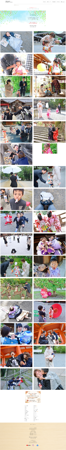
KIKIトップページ (36, 416)
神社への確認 (35, 410)
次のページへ (34, 424)
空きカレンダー (27, 418)
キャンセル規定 (36, 409)
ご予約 (59, 1)
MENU (45, 1)
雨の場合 (26, 410)
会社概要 (35, 417)
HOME (15, 5)
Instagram (63, 1)
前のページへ (31, 424)
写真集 (35, 405)
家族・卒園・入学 (36, 419)
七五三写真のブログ (33, 440)
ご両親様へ (35, 411)
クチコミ (35, 412)
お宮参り (35, 418)
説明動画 (26, 412)
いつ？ (26, 416)
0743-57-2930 (33, 430)
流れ (25, 409)
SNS (34, 420)
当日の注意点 (26, 411)
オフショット (26, 417)
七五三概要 (26, 405)
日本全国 (34, 431)
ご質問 (54, 1)
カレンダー (49, 1)
